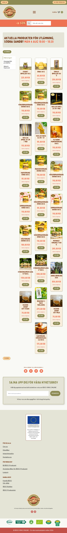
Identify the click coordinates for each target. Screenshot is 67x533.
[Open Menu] (34, 12)
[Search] (29, 23)
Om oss (5, 447)
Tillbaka (6, 358)
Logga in (5, 472)
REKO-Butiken (7, 487)
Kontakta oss (7, 457)
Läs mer (25, 84)
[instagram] (35, 511)
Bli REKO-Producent (9, 465)
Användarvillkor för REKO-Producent (15, 469)
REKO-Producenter (9, 490)
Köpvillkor (6, 450)
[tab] (9, 57)
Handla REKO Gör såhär (7, 482)
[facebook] (32, 511)
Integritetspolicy (8, 453)
